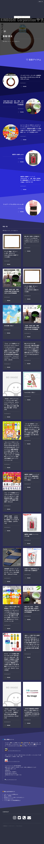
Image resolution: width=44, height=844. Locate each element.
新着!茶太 (5, 825)
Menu (40, 1)
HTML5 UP (20, 825)
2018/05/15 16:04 (16, 761)
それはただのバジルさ (8, 798)
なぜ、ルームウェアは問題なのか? (11, 794)
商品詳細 (24, 86)
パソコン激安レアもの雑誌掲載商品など (12, 800)
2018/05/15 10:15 (18, 750)
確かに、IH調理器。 (8, 795)
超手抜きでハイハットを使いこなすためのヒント (14, 797)
